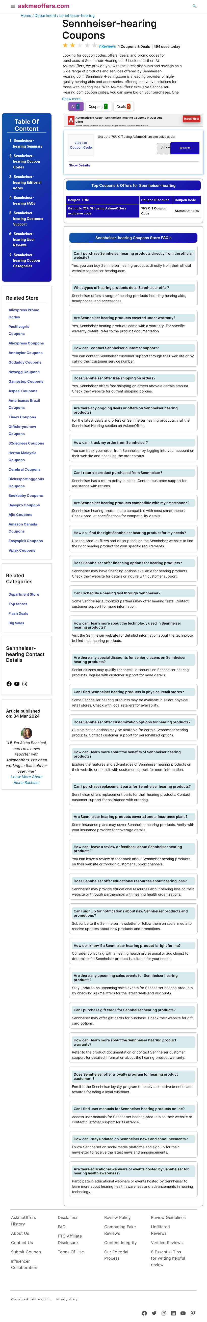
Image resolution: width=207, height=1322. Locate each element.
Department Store (24, 594)
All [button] (75, 106)
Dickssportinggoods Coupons (26, 482)
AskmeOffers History (23, 1220)
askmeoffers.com (44, 6)
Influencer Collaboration (24, 1264)
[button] (12, 7)
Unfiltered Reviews (160, 1230)
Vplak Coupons (22, 550)
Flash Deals (18, 613)
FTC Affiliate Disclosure (70, 1239)
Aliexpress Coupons (26, 343)
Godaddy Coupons (25, 362)
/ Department (44, 15)
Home (26, 15)
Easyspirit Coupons (26, 541)
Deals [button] (123, 106)
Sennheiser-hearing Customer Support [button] (28, 218)
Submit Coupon (26, 1251)
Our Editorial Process (116, 1255)
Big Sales (16, 623)
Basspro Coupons (24, 505)
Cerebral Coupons (25, 469)
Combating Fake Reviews (120, 1230)
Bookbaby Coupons (26, 495)
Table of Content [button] (26, 125)
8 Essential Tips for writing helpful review (168, 1258)
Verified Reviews (167, 1242)
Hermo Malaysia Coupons (22, 456)
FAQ (61, 1226)
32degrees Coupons (26, 443)
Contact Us (22, 1242)
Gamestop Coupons (26, 381)
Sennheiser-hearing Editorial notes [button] (27, 182)
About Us (20, 1233)
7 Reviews (107, 46)
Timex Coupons (22, 417)
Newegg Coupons (24, 372)
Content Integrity (120, 1242)
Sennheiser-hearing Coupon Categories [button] (26, 260)
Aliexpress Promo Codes (24, 313)
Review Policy (117, 1217)
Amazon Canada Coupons (23, 527)
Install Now (191, 118)
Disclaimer (68, 1217)
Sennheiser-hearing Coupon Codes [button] (26, 161)
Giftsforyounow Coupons (22, 430)
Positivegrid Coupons (19, 330)
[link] (9, 684)
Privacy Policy (66, 1299)
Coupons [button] (98, 106)
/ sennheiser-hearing (76, 15)
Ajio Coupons (20, 514)
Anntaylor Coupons (26, 352)
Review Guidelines (168, 1217)
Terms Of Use (71, 1251)
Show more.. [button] (72, 99)
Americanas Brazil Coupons (24, 404)
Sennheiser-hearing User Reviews (24, 239)
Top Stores (18, 604)
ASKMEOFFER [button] (175, 148)
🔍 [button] (194, 6)
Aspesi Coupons (23, 391)
